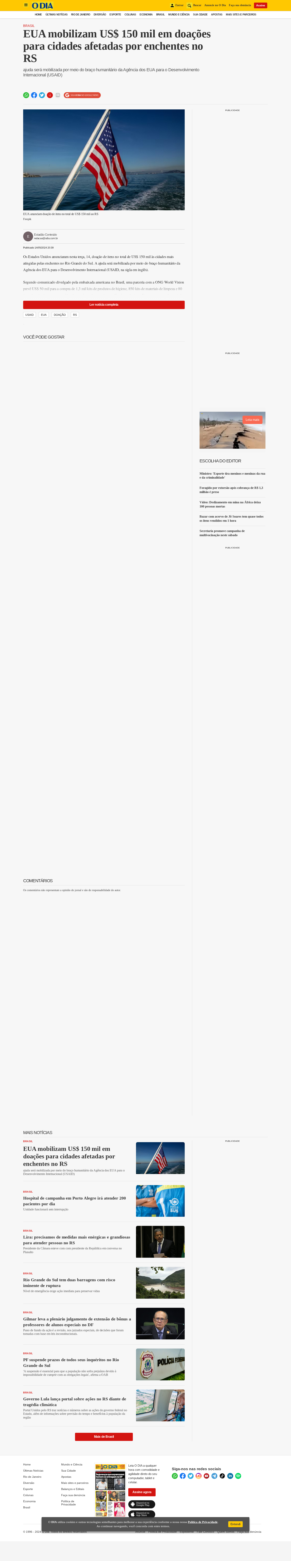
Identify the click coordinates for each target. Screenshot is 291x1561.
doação (60, 314)
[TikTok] (222, 1476)
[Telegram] (214, 1476)
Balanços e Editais (72, 1489)
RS (75, 314)
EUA (44, 314)
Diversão (100, 14)
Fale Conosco (205, 1531)
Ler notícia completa (103, 304)
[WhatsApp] (175, 1476)
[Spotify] (238, 1476)
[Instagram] (199, 1476)
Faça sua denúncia (240, 5)
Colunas (130, 14)
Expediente (187, 1531)
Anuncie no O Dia (215, 5)
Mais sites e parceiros (74, 1482)
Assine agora (141, 1492)
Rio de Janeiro (80, 14)
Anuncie (140, 1531)
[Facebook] (183, 1476)
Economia (146, 14)
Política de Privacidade (68, 1503)
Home (38, 14)
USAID (29, 314)
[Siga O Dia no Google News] (82, 95)
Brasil (160, 14)
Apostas (216, 14)
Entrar (179, 5)
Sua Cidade (200, 14)
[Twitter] (191, 1476)
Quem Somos (225, 1531)
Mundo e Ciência (178, 14)
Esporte (115, 14)
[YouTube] (206, 1476)
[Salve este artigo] (50, 95)
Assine (260, 5)
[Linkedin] (230, 1476)
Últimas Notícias (57, 14)
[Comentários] (58, 95)
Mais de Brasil (104, 1436)
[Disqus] (104, 944)
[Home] (42, 8)
